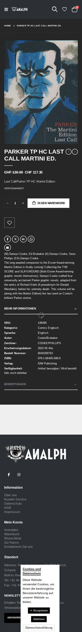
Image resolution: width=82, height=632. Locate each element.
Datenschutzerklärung (38, 627)
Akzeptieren (40, 610)
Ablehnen (39, 619)
